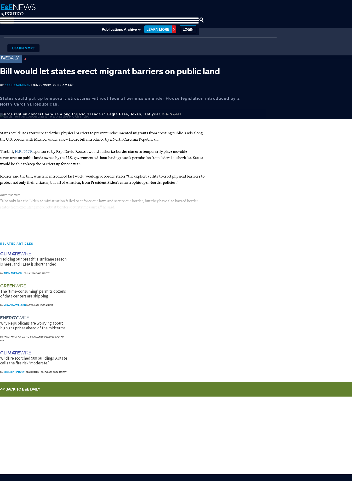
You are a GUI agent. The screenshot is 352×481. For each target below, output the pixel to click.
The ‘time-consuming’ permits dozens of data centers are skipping (33, 294)
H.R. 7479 (23, 151)
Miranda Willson (15, 305)
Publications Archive (119, 29)
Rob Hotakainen (17, 85)
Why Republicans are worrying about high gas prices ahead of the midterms (32, 326)
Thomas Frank (13, 273)
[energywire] (15, 318)
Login (188, 29)
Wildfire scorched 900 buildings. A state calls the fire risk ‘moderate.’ (33, 361)
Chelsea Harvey (14, 372)
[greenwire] (13, 286)
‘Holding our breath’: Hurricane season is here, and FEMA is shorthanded (33, 261)
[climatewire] (16, 253)
